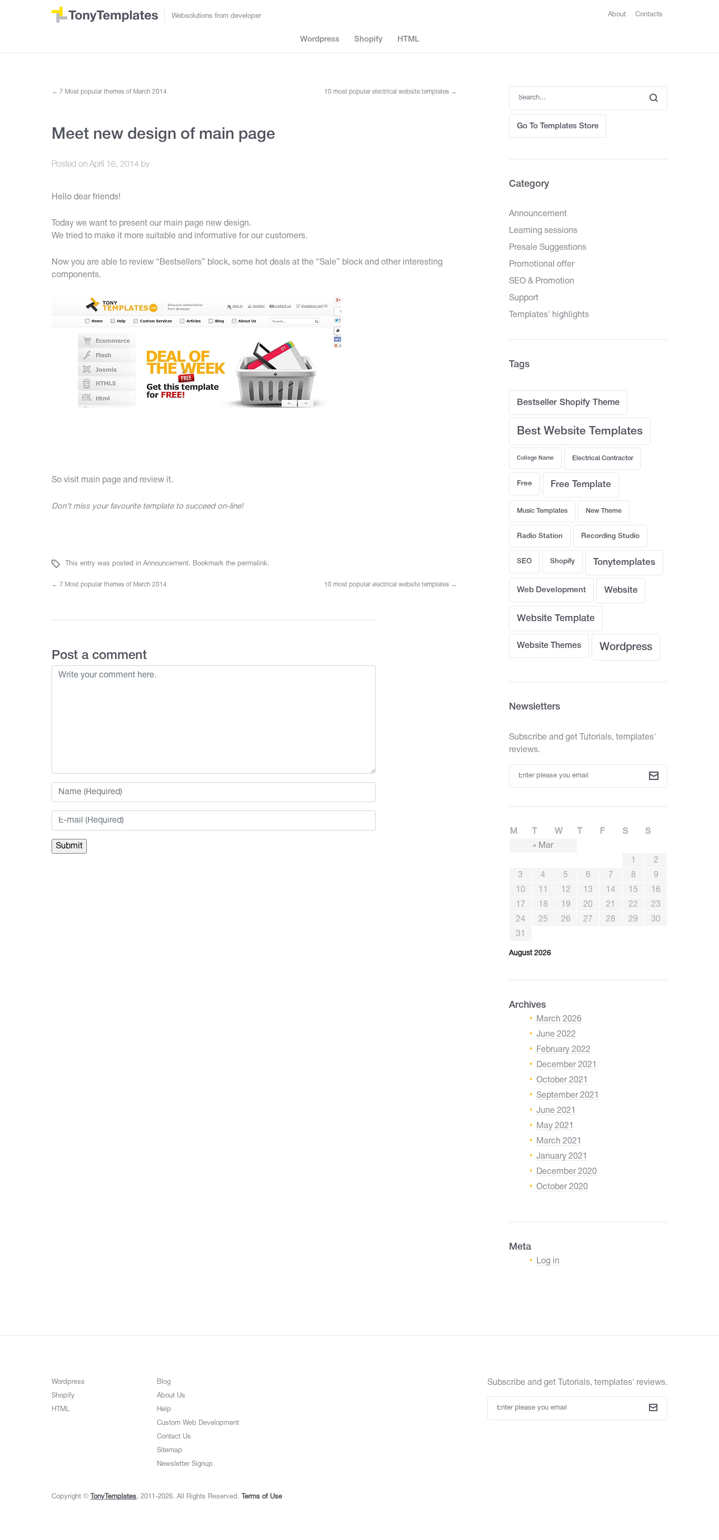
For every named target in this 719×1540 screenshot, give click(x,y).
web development (551, 590)
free (524, 483)
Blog (164, 1382)
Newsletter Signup (185, 1464)
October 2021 (562, 1080)
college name (535, 458)
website (620, 590)
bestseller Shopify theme (568, 403)
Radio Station (540, 536)
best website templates (580, 432)
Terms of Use (262, 1497)
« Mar (543, 845)
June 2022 (556, 1034)
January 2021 (561, 1156)
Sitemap (169, 1450)
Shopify (368, 39)
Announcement (165, 564)
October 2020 (562, 1187)
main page (101, 480)
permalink (252, 564)
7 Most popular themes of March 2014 (109, 92)
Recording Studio (610, 536)
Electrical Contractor (602, 458)
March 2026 (559, 1019)
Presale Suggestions (547, 247)
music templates (542, 511)
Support (523, 298)
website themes (549, 646)
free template (581, 485)
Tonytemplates (624, 562)
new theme (604, 511)
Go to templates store (557, 126)
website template (556, 618)
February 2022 (563, 1049)
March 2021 (559, 1141)
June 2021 (556, 1111)
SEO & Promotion (541, 281)
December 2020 (566, 1172)
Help (164, 1409)
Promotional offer (541, 264)
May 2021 (555, 1126)
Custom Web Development (198, 1423)
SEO (524, 561)
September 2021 (567, 1095)
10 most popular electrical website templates (390, 92)
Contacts (649, 15)
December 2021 (566, 1065)
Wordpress (319, 39)
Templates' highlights (549, 315)
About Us (171, 1396)
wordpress (626, 647)
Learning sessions (543, 231)
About (617, 15)
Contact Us (174, 1437)
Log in (548, 1261)
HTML (408, 39)
